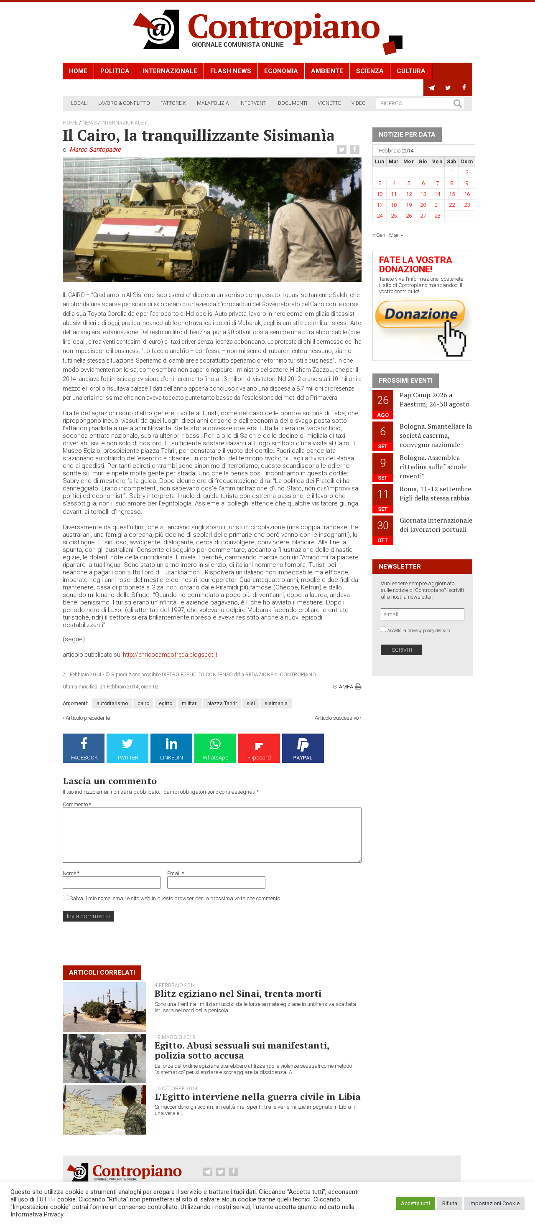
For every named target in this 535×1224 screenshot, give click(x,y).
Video (359, 103)
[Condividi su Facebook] (356, 150)
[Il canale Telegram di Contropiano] (431, 87)
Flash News (230, 71)
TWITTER (127, 757)
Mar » (396, 235)
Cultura (411, 71)
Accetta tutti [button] (415, 1203)
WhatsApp (216, 757)
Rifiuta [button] (449, 1203)
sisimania (276, 703)
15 (452, 194)
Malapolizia (213, 103)
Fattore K (173, 103)
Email (175, 873)
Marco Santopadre (95, 149)
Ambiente (327, 71)
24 (379, 216)
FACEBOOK (84, 757)
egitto (165, 703)
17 (379, 205)
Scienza (370, 71)
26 (409, 216)
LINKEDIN (171, 757)
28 (437, 216)
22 (452, 205)
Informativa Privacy (37, 1214)
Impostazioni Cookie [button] (494, 1203)
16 (467, 194)
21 (437, 205)
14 (437, 194)
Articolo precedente (88, 718)
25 (394, 216)
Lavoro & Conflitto (124, 103)
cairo (143, 703)
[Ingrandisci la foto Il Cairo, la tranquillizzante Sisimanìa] (212, 219)
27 (423, 216)
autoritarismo (112, 703)
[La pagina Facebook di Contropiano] (464, 87)
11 (394, 194)
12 (409, 194)
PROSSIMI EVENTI (406, 380)
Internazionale (170, 71)
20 (423, 205)
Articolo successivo (337, 718)
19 (409, 205)
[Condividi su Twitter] (343, 150)
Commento (77, 804)
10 (379, 194)
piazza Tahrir (222, 703)
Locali (79, 103)
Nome (71, 873)
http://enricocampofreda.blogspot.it (170, 654)
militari (190, 703)
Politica (115, 71)
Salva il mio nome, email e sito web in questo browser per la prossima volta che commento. (175, 898)
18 (394, 205)
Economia (281, 71)
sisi (251, 703)
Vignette (329, 103)
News (89, 123)
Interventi (253, 103)
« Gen (378, 235)
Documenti (292, 103)
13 (423, 194)
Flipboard (259, 757)
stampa (343, 686)
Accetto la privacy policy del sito (418, 630)
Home (78, 71)
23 (467, 205)
